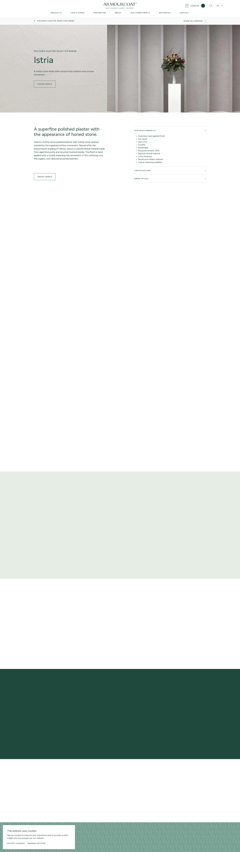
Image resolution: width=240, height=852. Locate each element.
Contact (131, 790)
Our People (132, 781)
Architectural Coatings (45, 799)
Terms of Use (78, 817)
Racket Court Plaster (44, 804)
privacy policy (162, 730)
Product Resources (90, 773)
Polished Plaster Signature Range (51, 777)
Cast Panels (40, 795)
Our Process (133, 777)
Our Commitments (136, 786)
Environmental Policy (92, 817)
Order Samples (87, 777)
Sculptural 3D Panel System (47, 790)
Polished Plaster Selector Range (50, 773)
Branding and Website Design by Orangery (117, 817)
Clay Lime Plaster (42, 781)
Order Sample (44, 177)
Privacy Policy (67, 817)
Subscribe (165, 722)
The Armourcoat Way (137, 773)
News (129, 795)
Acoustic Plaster (42, 786)
